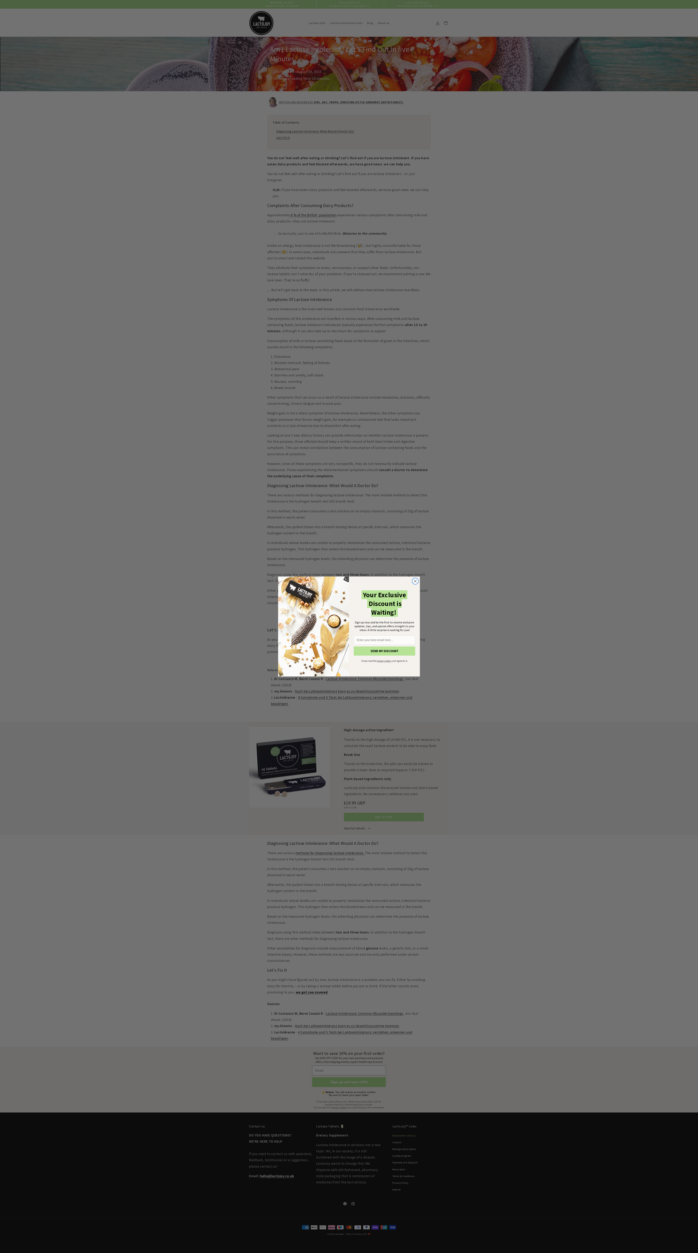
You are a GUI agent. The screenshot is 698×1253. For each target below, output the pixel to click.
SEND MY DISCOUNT (384, 651)
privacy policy (384, 660)
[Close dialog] (415, 581)
